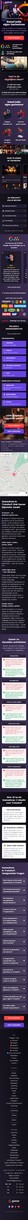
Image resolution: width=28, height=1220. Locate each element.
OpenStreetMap (4, 496)
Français (15, 1052)
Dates (14, 1150)
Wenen (14, 1122)
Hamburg (14, 1088)
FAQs (21, 230)
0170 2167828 (14, 1180)
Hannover (14, 1090)
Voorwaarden (14, 1063)
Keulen (14, 1098)
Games (14, 1137)
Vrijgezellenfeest (14, 1147)
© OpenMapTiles (11, 495)
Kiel (14, 1095)
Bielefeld (14, 1078)
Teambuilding (14, 1157)
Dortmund (14, 1083)
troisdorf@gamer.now (14, 1183)
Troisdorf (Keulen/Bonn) (14, 1105)
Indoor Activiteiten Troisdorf (14, 1165)
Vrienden (14, 1142)
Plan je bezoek (14, 38)
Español (15, 1047)
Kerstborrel (14, 1160)
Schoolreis (14, 1155)
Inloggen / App (14, 1040)
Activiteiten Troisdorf (14, 1162)
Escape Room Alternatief (14, 1167)
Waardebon (14, 1057)
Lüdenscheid (14, 1100)
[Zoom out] (25, 459)
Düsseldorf (14, 1085)
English (15, 1045)
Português (15, 1050)
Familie (14, 1145)
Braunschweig (14, 1080)
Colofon (14, 1065)
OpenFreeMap (4, 495)
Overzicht (14, 1135)
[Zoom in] (25, 456)
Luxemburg (14, 1113)
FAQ (14, 1140)
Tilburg (14, 1117)
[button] (14, 476)
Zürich (14, 1127)
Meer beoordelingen (14, 287)
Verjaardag (14, 1152)
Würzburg (14, 1108)
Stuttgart (14, 1103)
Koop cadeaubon (14, 433)
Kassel (14, 1093)
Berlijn (14, 1075)
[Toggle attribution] (26, 495)
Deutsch (15, 1042)
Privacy (14, 1060)
